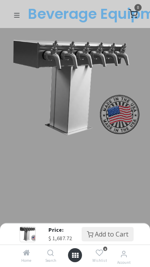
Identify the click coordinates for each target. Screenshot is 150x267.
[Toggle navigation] (16, 14)
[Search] (50, 253)
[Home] (26, 253)
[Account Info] (124, 254)
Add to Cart (110, 234)
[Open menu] (75, 255)
